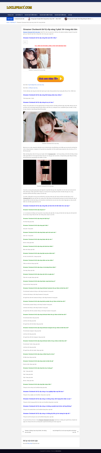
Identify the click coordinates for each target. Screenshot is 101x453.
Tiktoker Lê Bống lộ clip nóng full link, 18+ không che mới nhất (36, 431)
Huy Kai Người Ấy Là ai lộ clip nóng (36, 84)
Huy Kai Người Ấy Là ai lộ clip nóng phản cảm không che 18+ (64, 431)
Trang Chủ (10, 15)
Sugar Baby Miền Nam (30, 15)
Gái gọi (70, 15)
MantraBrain (58, 451)
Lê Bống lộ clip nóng (32, 87)
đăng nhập (29, 443)
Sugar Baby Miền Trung (46, 15)
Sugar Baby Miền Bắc (60, 15)
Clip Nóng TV (19, 15)
